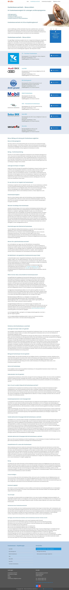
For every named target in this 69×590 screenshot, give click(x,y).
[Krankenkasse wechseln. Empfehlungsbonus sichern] (10, 1)
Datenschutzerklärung (48, 588)
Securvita (24, 126)
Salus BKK (24, 114)
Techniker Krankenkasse (31, 266)
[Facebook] (37, 586)
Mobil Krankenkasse (27, 93)
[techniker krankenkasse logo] (13, 58)
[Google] (39, 586)
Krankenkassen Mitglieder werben (14, 578)
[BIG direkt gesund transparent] (13, 84)
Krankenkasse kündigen (12, 574)
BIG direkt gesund (26, 80)
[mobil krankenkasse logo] (13, 94)
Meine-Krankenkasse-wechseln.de (38, 308)
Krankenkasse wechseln (12, 572)
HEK (37, 266)
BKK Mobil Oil (36, 267)
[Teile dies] (51, 29)
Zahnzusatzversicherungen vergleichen (44, 553)
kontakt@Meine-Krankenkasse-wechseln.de (44, 582)
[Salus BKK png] (13, 115)
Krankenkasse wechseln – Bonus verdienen (45, 549)
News (9, 575)
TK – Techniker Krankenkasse (29, 53)
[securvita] (13, 126)
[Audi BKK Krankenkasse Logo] (13, 70)
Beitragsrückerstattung (41, 551)
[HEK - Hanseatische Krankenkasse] (13, 106)
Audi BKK (24, 68)
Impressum (40, 588)
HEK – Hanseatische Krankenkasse (31, 103)
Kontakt (9, 577)
